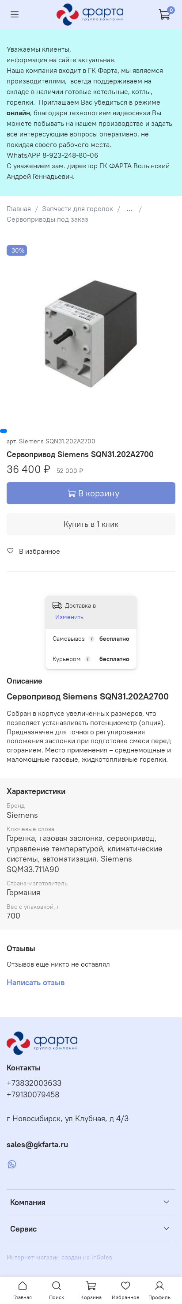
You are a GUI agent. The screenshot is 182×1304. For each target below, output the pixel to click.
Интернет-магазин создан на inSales (59, 1257)
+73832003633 (34, 1083)
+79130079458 (33, 1095)
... (129, 208)
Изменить (69, 617)
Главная (19, 208)
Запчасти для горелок (77, 208)
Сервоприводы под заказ (47, 219)
